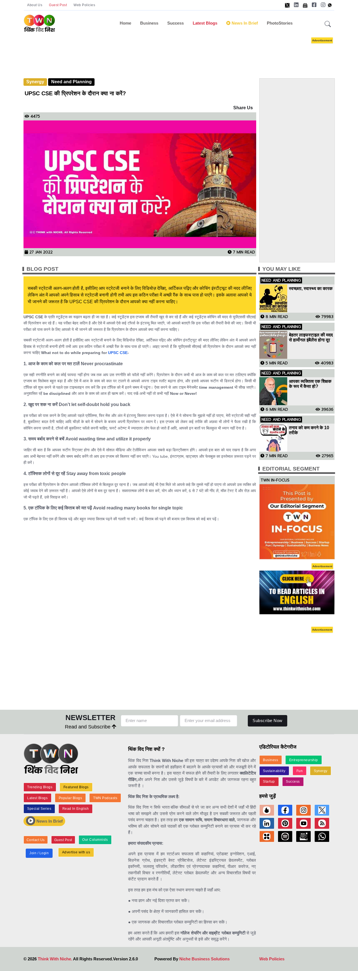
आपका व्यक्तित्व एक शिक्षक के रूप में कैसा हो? (310, 384)
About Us (34, 5)
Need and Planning (71, 81)
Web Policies (84, 5)
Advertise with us (76, 852)
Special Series (39, 809)
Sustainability (274, 771)
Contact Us (36, 840)
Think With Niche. (55, 958)
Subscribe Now (267, 720)
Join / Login (39, 853)
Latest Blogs (205, 23)
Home (125, 23)
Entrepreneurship (303, 760)
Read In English (75, 809)
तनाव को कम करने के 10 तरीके (309, 430)
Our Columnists (95, 840)
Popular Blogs (70, 798)
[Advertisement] (187, 52)
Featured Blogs (76, 787)
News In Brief (49, 821)
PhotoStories (280, 23)
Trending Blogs (39, 787)
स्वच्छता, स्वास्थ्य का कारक (311, 288)
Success (175, 23)
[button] (327, 24)
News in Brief (244, 23)
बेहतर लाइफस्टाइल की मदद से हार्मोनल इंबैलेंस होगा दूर (311, 337)
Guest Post (58, 5)
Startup (269, 782)
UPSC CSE (118, 352)
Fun (299, 771)
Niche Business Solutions (204, 958)
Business (149, 23)
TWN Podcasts (105, 798)
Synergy (35, 81)
